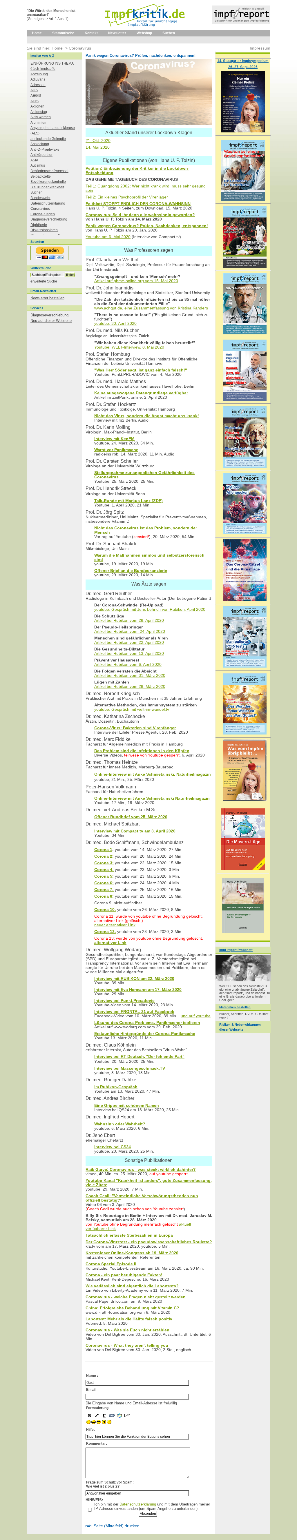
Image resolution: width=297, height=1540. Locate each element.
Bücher (36, 192)
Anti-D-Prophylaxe (44, 149)
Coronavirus (40, 209)
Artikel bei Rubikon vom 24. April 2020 (129, 631)
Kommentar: (96, 1443)
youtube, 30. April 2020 (115, 323)
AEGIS (35, 96)
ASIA (34, 160)
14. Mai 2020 (98, 147)
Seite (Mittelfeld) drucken (117, 1526)
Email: (91, 1390)
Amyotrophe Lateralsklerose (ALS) (52, 130)
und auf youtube (196, 1016)
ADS (34, 90)
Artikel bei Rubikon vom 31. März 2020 (129, 675)
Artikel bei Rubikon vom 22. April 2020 (129, 642)
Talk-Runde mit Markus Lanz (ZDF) (128, 501)
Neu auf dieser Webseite (51, 320)
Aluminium (38, 123)
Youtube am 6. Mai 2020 (108, 237)
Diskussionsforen (44, 230)
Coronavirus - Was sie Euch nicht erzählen (127, 1330)
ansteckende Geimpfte (48, 139)
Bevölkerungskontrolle (48, 182)
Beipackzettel (41, 176)
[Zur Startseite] (145, 28)
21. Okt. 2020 (98, 140)
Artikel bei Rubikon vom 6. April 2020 (128, 664)
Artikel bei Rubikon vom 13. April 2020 (129, 653)
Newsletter (117, 33)
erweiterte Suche (43, 281)
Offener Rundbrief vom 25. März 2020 (130, 817)
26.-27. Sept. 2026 (243, 67)
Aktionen (37, 106)
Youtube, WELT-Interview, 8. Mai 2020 (129, 347)
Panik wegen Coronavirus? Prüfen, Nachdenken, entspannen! (147, 226)
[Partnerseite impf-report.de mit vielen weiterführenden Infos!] (241, 22)
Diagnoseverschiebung (48, 219)
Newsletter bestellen (47, 298)
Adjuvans (37, 79)
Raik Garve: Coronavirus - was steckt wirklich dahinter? (141, 1169)
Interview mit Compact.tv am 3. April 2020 (134, 831)
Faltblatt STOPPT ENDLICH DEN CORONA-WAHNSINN (138, 204)
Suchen (168, 33)
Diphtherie (38, 225)
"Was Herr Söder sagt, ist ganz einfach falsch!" (140, 370)
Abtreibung (39, 74)
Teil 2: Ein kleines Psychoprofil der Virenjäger (127, 197)
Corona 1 (103, 850)
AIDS (34, 101)
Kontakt (91, 33)
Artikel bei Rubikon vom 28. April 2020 (129, 620)
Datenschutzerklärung (137, 1504)
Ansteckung (39, 144)
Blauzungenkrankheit (47, 187)
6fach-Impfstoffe (42, 69)
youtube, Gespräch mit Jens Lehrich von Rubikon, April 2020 (149, 609)
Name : (92, 1376)
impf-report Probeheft (236, 950)
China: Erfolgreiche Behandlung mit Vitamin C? (132, 1308)
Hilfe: (90, 1430)
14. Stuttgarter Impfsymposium (243, 61)
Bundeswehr (40, 198)
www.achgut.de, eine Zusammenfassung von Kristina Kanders (151, 308)
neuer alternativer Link (114, 925)
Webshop (144, 33)
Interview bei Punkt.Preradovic (124, 1000)
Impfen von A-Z (42, 55)
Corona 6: (104, 883)
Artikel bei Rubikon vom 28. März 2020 (129, 686)
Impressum (260, 48)
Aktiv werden (40, 117)
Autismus (37, 165)
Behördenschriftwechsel (49, 171)
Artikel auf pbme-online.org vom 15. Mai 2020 (136, 281)
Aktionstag (38, 112)
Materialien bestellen (235, 1007)
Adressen (38, 85)
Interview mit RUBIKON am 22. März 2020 (134, 978)
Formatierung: (98, 1408)
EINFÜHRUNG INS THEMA (52, 63)
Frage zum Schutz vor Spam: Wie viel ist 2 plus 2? (110, 1484)
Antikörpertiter (41, 155)
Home (37, 33)
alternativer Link (110, 943)
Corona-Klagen (42, 214)
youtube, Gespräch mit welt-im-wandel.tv (131, 709)
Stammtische (63, 33)
